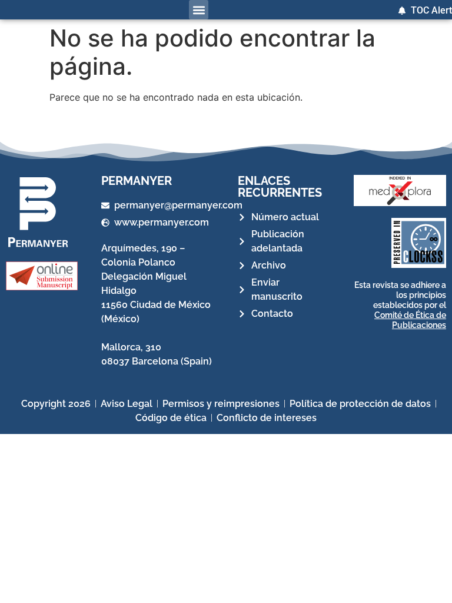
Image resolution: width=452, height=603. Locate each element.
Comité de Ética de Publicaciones (410, 320)
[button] (198, 9)
